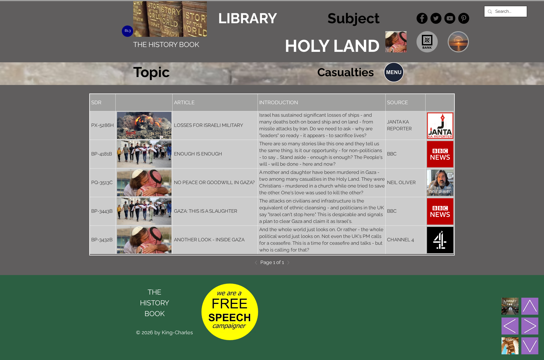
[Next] (287, 262)
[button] (394, 72)
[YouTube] (449, 18)
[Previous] (257, 262)
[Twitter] (435, 18)
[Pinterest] (463, 18)
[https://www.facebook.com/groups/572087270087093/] (422, 18)
